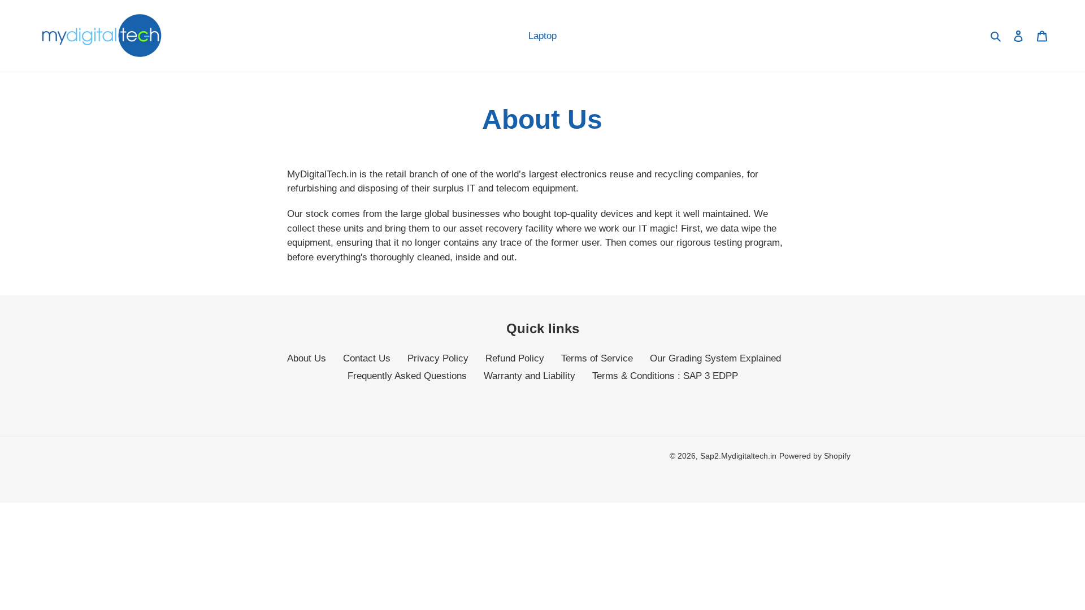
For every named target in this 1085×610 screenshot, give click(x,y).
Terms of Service (597, 358)
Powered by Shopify (814, 455)
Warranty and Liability (529, 376)
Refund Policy (514, 358)
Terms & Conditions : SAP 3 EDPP (665, 376)
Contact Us (366, 358)
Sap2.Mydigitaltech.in (738, 455)
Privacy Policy (437, 358)
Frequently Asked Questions (407, 376)
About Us (306, 358)
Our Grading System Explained (715, 358)
